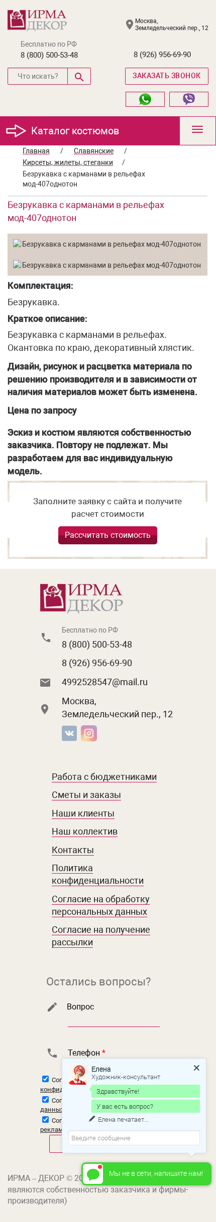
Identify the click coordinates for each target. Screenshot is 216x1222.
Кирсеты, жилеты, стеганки (68, 162)
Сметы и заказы (86, 794)
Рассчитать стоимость (108, 535)
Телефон (86, 1053)
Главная (36, 151)
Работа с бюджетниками (104, 776)
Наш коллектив (85, 831)
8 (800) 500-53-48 (49, 55)
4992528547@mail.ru (105, 682)
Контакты (73, 850)
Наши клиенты (83, 813)
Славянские (94, 151)
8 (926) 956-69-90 (162, 54)
